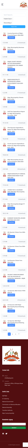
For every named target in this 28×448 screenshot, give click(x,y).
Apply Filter (14, 26)
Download (11, 37)
